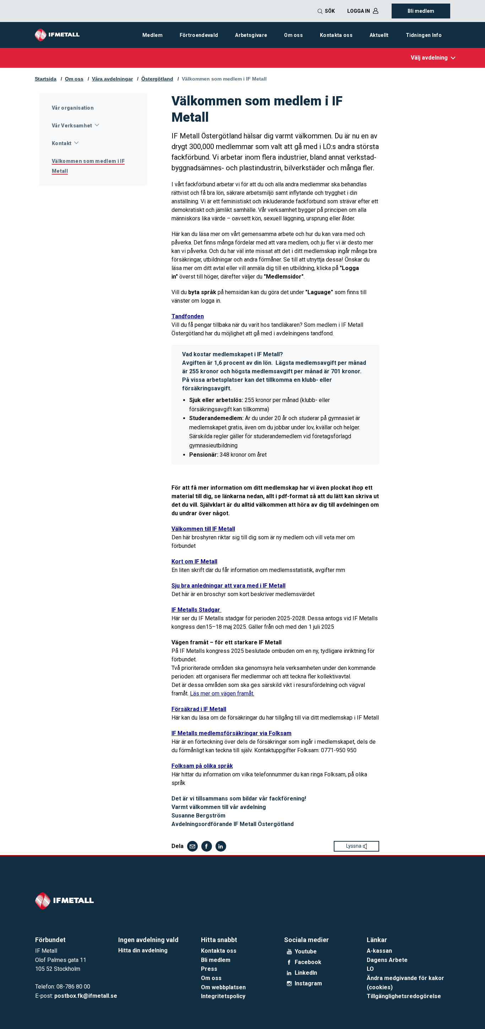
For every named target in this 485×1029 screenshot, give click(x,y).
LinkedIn (306, 973)
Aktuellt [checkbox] (379, 35)
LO (370, 968)
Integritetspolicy (223, 996)
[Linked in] (221, 846)
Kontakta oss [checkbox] (336, 35)
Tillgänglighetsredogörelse (404, 996)
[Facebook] (206, 846)
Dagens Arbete (387, 960)
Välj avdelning (429, 57)
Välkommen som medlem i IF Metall (224, 79)
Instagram (308, 983)
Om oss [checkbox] (293, 35)
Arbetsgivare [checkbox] (251, 35)
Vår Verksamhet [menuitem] (72, 125)
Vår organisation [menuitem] (73, 108)
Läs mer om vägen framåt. (222, 693)
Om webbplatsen (223, 987)
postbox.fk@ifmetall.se (85, 995)
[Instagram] (289, 983)
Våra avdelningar (112, 79)
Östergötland (157, 79)
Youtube (306, 951)
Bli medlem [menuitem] (421, 11)
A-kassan (379, 950)
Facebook (308, 962)
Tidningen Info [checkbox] (424, 35)
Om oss (74, 79)
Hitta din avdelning (143, 950)
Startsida (45, 79)
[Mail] (192, 846)
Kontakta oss (218, 950)
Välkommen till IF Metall (203, 528)
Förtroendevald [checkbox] (199, 35)
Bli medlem (215, 960)
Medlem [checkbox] (152, 35)
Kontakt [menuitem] (61, 143)
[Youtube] (289, 951)
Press (209, 968)
